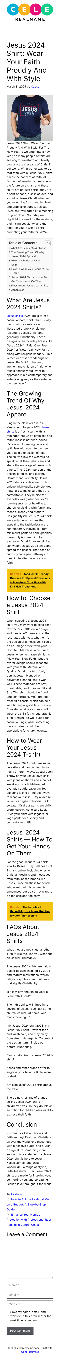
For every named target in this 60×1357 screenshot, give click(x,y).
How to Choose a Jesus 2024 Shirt (29, 262)
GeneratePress (30, 1351)
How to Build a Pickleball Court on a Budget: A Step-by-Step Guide (30, 1204)
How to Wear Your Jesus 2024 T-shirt (30, 271)
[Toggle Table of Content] (46, 243)
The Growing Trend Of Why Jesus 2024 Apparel (27, 254)
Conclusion (17, 289)
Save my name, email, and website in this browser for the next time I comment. (30, 1316)
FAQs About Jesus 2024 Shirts (29, 285)
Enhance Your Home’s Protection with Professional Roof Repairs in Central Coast (29, 1219)
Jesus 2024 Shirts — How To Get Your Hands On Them (29, 279)
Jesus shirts (15, 315)
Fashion (16, 1194)
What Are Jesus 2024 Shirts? (28, 248)
